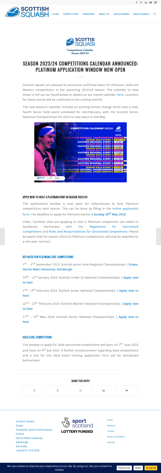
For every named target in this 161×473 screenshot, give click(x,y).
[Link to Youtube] (150, 2)
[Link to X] (155, 2)
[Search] (155, 14)
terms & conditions (116, 436)
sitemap (111, 442)
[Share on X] (57, 390)
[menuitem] (41, 14)
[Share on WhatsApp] (80, 390)
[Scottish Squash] (26, 14)
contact (110, 431)
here (120, 95)
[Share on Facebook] (34, 390)
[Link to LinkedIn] (146, 2)
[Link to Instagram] (141, 2)
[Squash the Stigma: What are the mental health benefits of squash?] (2, 236)
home (110, 420)
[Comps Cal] (80, 46)
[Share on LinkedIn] (103, 390)
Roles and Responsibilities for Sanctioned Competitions (88, 231)
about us (111, 425)
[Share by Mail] (126, 390)
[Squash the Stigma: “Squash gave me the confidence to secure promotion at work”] (158, 236)
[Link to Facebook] (136, 2)
